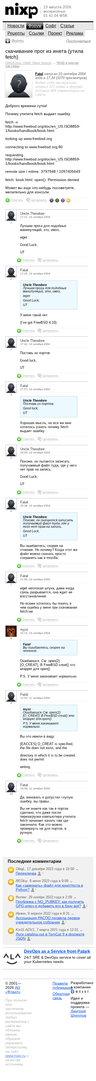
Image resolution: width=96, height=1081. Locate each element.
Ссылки (36, 33)
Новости (15, 26)
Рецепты (16, 33)
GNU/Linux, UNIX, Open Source (28, 63)
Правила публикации (63, 985)
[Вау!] (68, 200)
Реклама (74, 33)
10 (11, 793)
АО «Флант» (13, 989)
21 (43, 873)
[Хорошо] (63, 200)
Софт (50, 26)
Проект (55, 33)
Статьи (67, 26)
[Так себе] (57, 200)
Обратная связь (61, 996)
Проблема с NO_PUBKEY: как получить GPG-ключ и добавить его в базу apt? (50, 903)
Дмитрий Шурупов (78, 1013)
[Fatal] (18, 96)
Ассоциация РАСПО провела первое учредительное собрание (48, 920)
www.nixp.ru (15, 1055)
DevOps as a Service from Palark (57, 951)
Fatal (39, 74)
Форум (34, 26)
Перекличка (26, 873)
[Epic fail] (52, 200)
